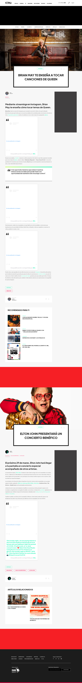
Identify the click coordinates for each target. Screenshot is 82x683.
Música (16, 3)
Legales (20, 658)
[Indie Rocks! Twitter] (61, 2)
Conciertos (29, 656)
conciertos (41, 274)
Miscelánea (37, 3)
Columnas (49, 3)
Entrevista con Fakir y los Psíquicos (34, 338)
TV (25, 3)
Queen (46, 115)
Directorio (14, 658)
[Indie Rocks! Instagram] (62, 2)
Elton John (22, 455)
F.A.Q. (42, 658)
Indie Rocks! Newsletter (53, 667)
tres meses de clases (25, 276)
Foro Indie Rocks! (28, 658)
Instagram (37, 272)
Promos (43, 3)
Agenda (21, 3)
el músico (17, 158)
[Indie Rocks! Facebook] (59, 2)
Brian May (7, 97)
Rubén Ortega (11, 452)
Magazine (30, 3)
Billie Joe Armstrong (15, 455)
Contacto (42, 656)
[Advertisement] (41, 15)
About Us (37, 658)
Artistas (36, 656)
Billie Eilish (7, 455)
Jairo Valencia (11, 93)
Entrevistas (25, 336)
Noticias (40, 68)
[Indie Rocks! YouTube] (64, 2)
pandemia (42, 490)
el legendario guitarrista (13, 115)
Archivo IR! (14, 656)
